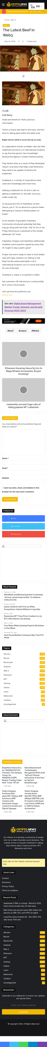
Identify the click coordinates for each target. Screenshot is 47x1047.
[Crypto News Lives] (17, 4)
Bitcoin (6, 658)
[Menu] (3, 5)
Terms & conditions (10, 890)
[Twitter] (22, 853)
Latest (23, 330)
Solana (6, 687)
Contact (5, 878)
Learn (6, 692)
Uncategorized (10, 704)
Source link (7, 295)
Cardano (7, 700)
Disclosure (6, 882)
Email (5, 468)
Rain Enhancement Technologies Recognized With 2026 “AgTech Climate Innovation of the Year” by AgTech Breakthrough (35, 775)
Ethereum (8, 675)
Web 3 (13, 20)
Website (5, 478)
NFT (5, 679)
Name (5, 458)
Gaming (7, 683)
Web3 (36, 330)
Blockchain (8, 662)
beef (11, 330)
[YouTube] (25, 853)
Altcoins (7, 654)
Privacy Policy (8, 886)
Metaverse (8, 696)
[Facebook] (18, 853)
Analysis (7, 666)
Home (6, 20)
